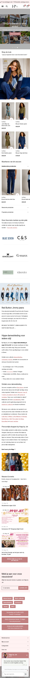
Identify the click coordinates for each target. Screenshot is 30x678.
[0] (27, 6)
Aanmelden (23, 588)
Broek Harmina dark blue (8, 199)
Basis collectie (19, 598)
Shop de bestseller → (9, 328)
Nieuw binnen (7, 598)
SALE (12, 606)
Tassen (5, 606)
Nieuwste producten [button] (7, 207)
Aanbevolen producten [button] (9, 166)
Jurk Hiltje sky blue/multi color (6, 124)
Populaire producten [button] (7, 212)
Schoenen (18, 602)
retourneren (10, 371)
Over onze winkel (15, 33)
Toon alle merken (12, 227)
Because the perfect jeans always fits (14, 325)
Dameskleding (7, 602)
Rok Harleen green (7, 153)
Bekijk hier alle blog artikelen (14, 559)
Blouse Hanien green (21, 124)
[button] (2, 6)
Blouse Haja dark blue (21, 153)
